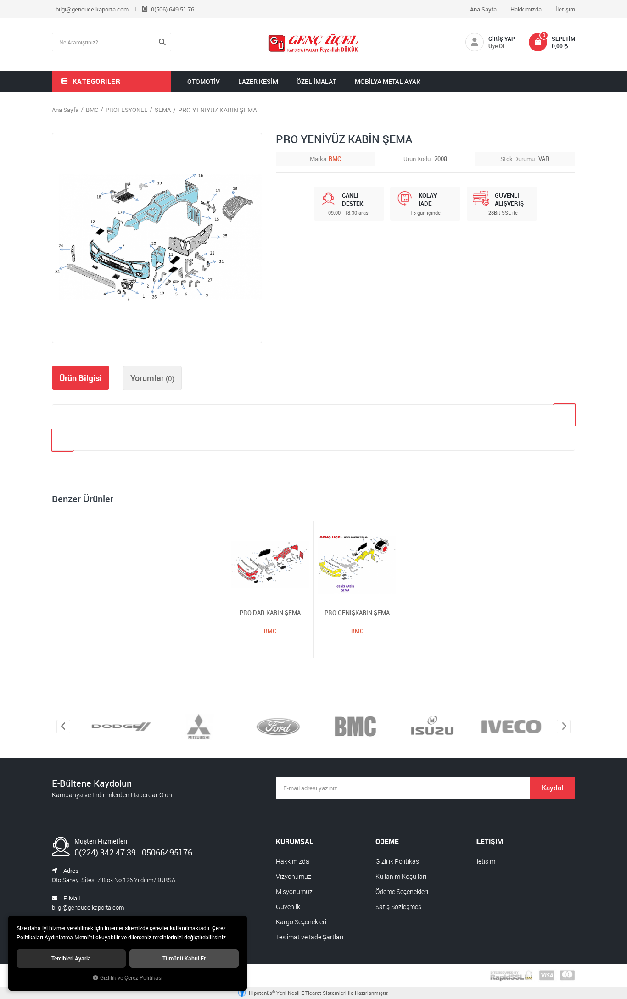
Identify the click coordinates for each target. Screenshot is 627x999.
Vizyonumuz (293, 876)
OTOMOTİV (203, 81)
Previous (63, 726)
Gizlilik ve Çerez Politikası (131, 977)
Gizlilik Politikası (397, 861)
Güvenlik (288, 906)
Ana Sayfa (483, 9)
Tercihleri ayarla (71, 958)
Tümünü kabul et (184, 958)
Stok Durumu (517, 159)
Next (564, 726)
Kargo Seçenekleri (301, 921)
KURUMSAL (294, 841)
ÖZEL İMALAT (316, 81)
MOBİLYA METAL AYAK (387, 81)
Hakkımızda (526, 9)
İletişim (565, 9)
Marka (318, 159)
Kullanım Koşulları (400, 876)
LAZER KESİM (258, 81)
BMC (335, 159)
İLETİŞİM (489, 841)
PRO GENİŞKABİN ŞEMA (357, 613)
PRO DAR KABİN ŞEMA (270, 613)
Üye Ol (496, 46)
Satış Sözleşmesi (399, 906)
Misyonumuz (294, 891)
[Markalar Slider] (118, 727)
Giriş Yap (501, 38)
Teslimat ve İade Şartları (309, 936)
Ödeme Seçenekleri (401, 891)
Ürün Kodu (417, 159)
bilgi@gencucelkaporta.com (92, 9)
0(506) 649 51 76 (172, 9)
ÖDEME (387, 841)
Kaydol (553, 787)
